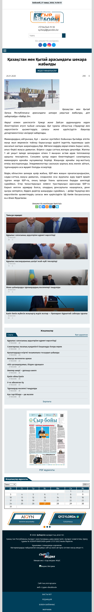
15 (71, 497)
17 (11, 500)
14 (58, 497)
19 (33, 500)
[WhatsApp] (36, 206)
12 (33, 497)
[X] (53, 206)
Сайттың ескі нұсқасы (47, 583)
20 (45, 500)
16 (83, 497)
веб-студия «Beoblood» (47, 587)
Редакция (47, 599)
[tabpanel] (26, 518)
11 (22, 497)
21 (58, 500)
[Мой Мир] (50, 206)
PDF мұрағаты (47, 470)
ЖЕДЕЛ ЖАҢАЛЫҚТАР (47, 71)
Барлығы (47, 401)
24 (11, 503)
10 (11, 497)
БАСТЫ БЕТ (47, 594)
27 (45, 503)
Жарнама (47, 609)
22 (71, 500)
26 (33, 503)
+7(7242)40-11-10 (46, 27)
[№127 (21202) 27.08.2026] (47, 439)
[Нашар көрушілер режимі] (47, 6)
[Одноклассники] (47, 206)
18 (22, 500)
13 (45, 497)
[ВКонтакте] (43, 206)
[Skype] (57, 206)
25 (22, 503)
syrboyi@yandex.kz (48, 29)
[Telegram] (40, 206)
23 (83, 500)
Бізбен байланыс (47, 604)
